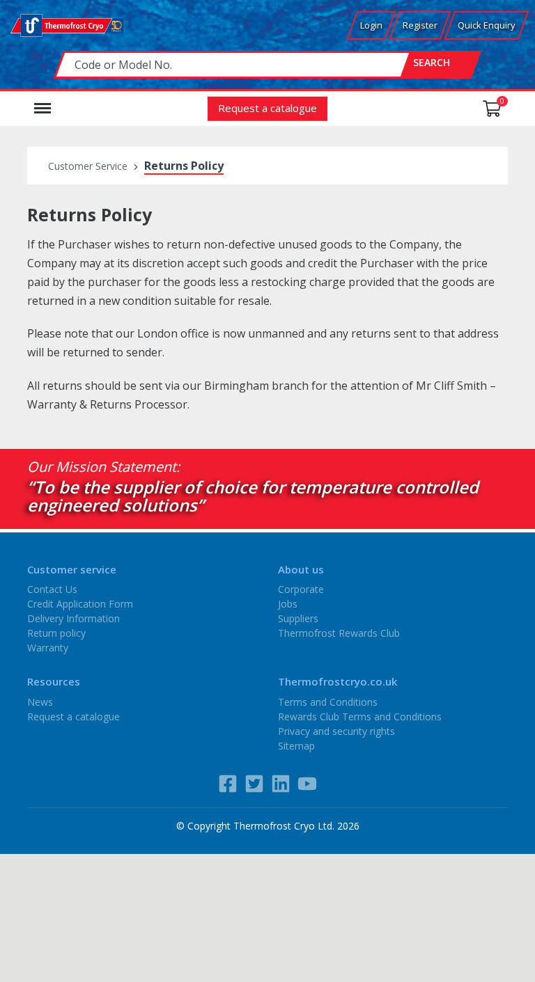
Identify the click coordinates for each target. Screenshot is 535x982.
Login (371, 25)
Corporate (301, 589)
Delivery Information (73, 618)
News (40, 701)
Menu (42, 101)
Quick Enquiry (486, 25)
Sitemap (296, 745)
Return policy (56, 633)
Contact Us (52, 589)
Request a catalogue (267, 107)
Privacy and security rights (336, 730)
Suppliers (298, 618)
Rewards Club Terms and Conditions (360, 715)
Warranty (47, 647)
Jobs (287, 603)
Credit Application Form (80, 603)
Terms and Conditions (328, 701)
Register (420, 25)
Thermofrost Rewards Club (339, 633)
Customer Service (87, 166)
